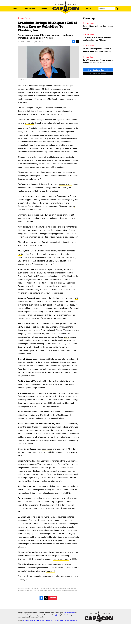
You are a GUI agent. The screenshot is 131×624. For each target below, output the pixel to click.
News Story (25, 18)
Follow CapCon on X (99, 74)
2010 (20, 254)
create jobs (29, 122)
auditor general (65, 184)
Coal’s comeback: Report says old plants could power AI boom (97, 38)
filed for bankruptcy (61, 558)
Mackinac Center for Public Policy (33, 621)
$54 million (49, 214)
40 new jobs (26, 489)
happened (50, 570)
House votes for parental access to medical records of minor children (97, 49)
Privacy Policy (58, 621)
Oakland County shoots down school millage (98, 27)
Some (66, 336)
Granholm (55, 163)
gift (56, 615)
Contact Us (73, 621)
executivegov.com (70, 236)
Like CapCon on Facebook (98, 70)
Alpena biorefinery (55, 269)
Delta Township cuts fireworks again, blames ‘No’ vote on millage (98, 61)
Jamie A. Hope (25, 42)
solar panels (47, 448)
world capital (49, 516)
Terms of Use (49, 621)
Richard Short (67, 426)
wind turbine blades (52, 411)
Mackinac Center (69, 613)
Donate (44, 8)
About (15, 8)
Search (116, 8)
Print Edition (29, 8)
